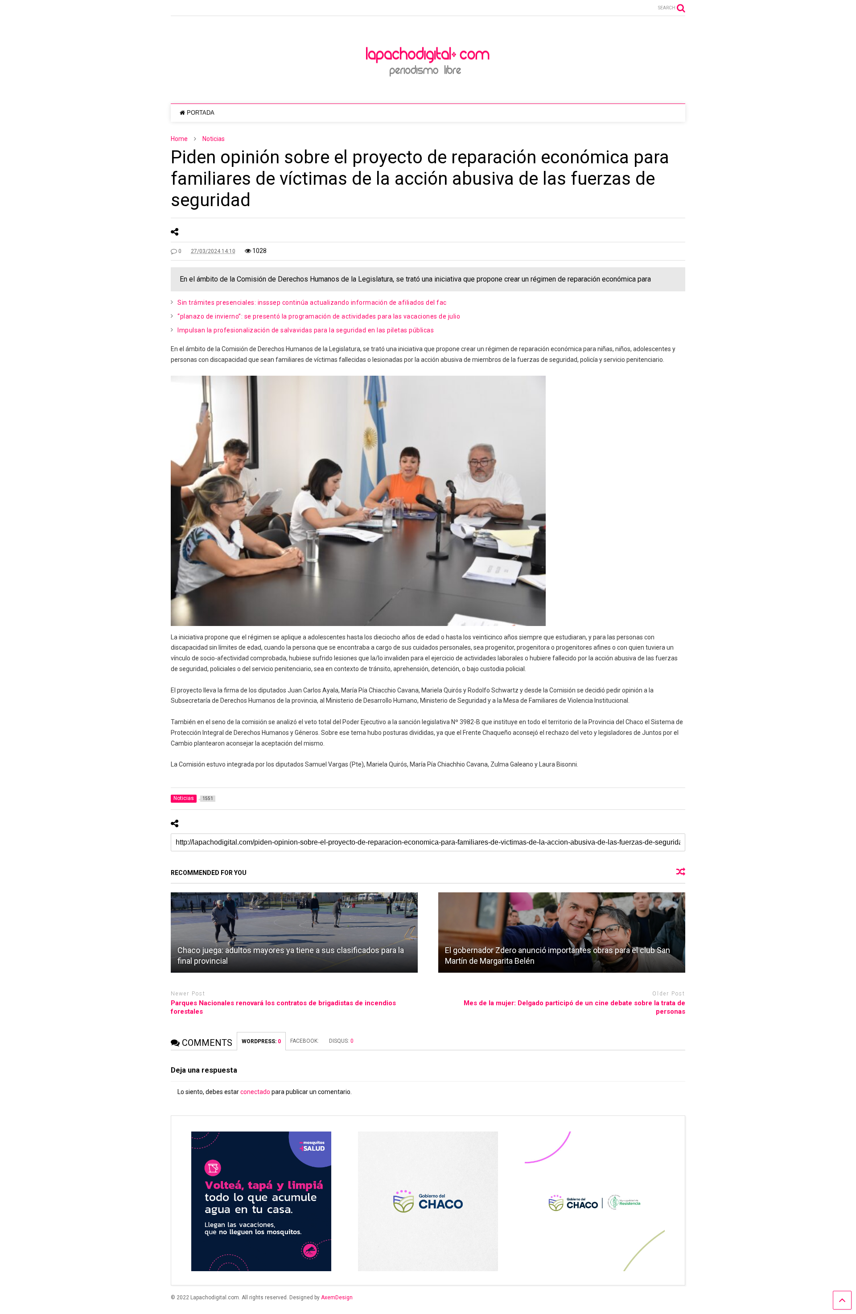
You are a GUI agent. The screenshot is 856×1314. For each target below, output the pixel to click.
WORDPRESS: (261, 1041)
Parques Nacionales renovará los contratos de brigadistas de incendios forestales (283, 1007)
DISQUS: (341, 1041)
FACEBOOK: (305, 1041)
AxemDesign (337, 1297)
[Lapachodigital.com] (428, 88)
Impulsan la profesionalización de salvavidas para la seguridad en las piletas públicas (305, 330)
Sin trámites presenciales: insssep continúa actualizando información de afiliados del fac (312, 302)
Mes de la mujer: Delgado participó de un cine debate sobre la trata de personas (574, 1007)
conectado (255, 1091)
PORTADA (200, 112)
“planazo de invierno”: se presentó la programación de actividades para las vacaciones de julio (318, 316)
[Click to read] (294, 932)
